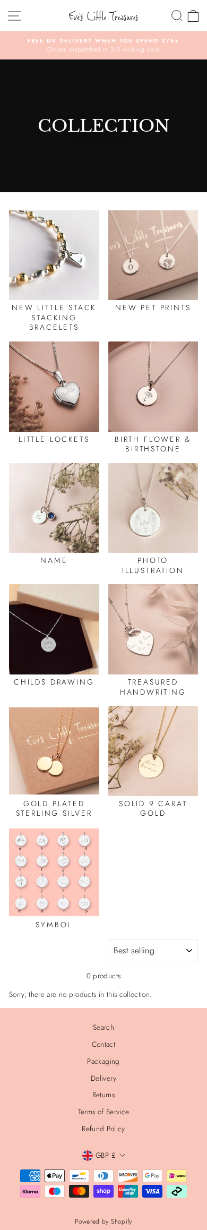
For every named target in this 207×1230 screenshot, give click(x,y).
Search (103, 1027)
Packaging (103, 1061)
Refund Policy (103, 1128)
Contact (103, 1044)
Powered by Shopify (103, 1221)
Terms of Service (103, 1111)
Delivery (103, 1078)
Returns (103, 1094)
